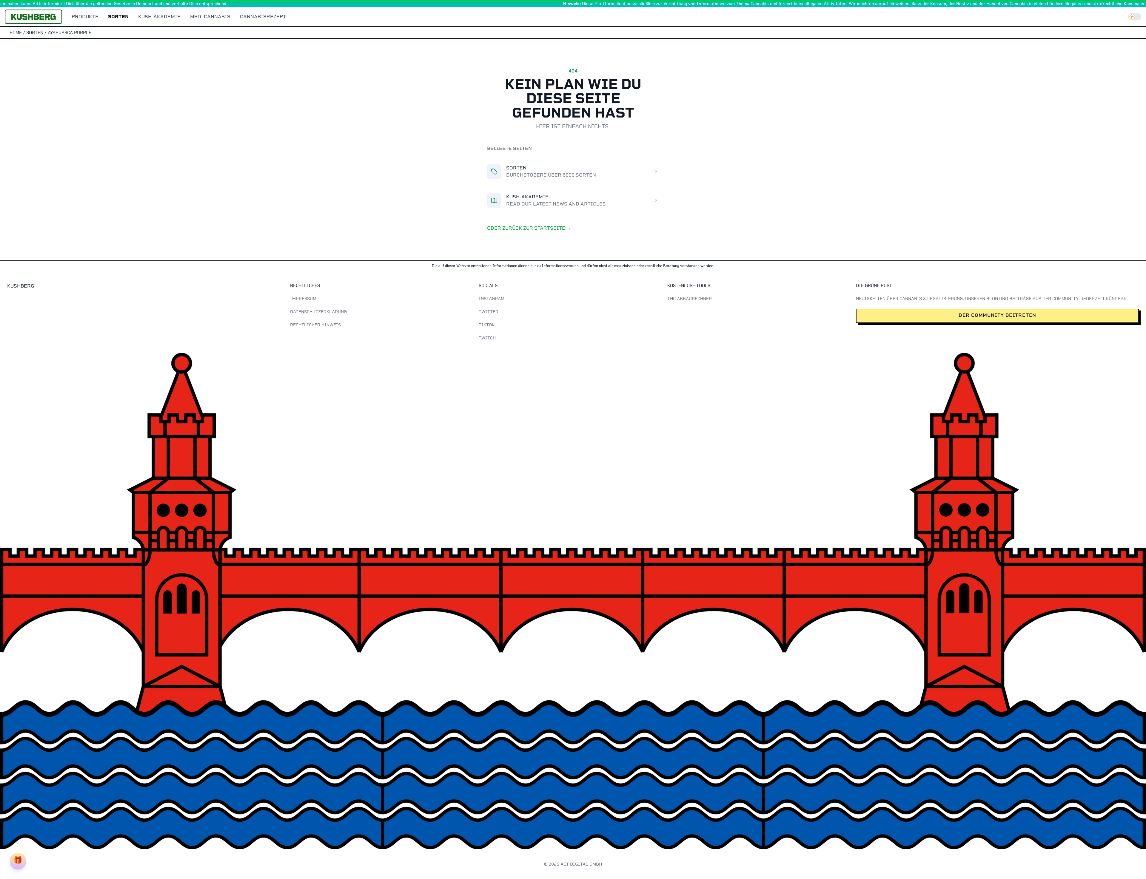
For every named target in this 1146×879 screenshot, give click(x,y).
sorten (34, 32)
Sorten (118, 16)
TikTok (487, 324)
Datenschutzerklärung (318, 311)
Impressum (303, 298)
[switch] (1134, 16)
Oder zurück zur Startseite (529, 228)
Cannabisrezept (263, 16)
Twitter (488, 311)
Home (16, 32)
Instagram (491, 298)
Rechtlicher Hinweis (315, 324)
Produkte (85, 16)
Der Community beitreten (997, 315)
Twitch (487, 338)
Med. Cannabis (210, 16)
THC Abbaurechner (689, 298)
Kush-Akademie (159, 16)
